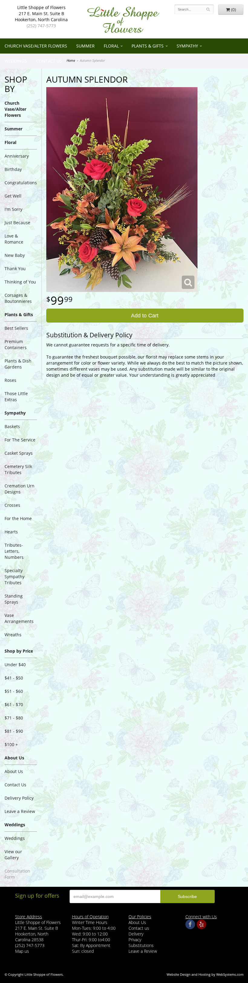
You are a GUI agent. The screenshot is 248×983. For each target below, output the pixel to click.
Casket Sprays (19, 453)
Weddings (16, 61)
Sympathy (187, 46)
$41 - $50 (14, 678)
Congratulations (21, 182)
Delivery (136, 934)
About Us (14, 771)
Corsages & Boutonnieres (18, 298)
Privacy (135, 939)
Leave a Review (20, 811)
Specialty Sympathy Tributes (14, 576)
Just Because (17, 222)
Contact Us (49, 61)
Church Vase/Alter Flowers (36, 46)
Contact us (139, 928)
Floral (111, 46)
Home (71, 60)
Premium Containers (16, 344)
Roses (10, 380)
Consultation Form (17, 874)
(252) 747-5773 (41, 25)
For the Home (18, 518)
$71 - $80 (14, 718)
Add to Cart (144, 316)
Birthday (13, 169)
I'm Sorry (13, 209)
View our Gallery (13, 854)
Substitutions (141, 945)
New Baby (15, 255)
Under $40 (15, 664)
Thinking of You (20, 282)
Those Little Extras (16, 396)
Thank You (15, 268)
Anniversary (17, 156)
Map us (22, 951)
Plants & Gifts (148, 46)
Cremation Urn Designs (19, 489)
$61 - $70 (14, 704)
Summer (85, 46)
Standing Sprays (14, 599)
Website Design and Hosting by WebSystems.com (205, 974)
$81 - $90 (14, 731)
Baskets (12, 426)
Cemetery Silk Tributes (18, 469)
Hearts (11, 532)
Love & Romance (14, 239)
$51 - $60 (14, 691)
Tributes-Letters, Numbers (14, 551)
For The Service (20, 440)
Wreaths (13, 634)
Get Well (13, 196)
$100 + (11, 744)
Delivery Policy (19, 798)
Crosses (12, 505)
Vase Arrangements (19, 618)
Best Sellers (16, 328)
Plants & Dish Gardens (18, 364)
